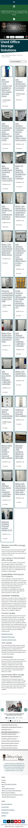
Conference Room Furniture (9, 738)
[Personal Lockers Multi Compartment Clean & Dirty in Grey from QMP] (7, 282)
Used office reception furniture (9, 736)
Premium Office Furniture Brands (10, 741)
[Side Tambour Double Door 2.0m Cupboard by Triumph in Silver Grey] (7, 198)
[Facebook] (23, 821)
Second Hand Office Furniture (9, 725)
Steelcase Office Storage (8, 637)
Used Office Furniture (10, 55)
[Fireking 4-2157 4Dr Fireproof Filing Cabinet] (20, 401)
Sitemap (3, 815)
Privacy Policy (5, 807)
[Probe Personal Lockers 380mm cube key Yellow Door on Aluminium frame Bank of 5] (20, 282)
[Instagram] (12, 821)
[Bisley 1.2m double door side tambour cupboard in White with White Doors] (20, 198)
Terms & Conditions (6, 804)
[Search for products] (5, 37)
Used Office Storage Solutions (9, 732)
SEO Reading (4, 813)
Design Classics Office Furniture (10, 743)
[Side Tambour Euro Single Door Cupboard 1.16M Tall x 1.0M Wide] (7, 363)
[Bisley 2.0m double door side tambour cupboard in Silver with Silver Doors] (20, 475)
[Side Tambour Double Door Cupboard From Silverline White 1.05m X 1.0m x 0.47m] (7, 115)
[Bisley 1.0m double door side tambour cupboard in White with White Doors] (7, 236)
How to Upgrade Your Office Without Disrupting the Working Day (14, 714)
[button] (14, 2)
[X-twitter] (8, 821)
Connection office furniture (8, 640)
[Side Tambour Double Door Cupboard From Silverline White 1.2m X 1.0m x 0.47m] (7, 157)
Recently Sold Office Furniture (9, 748)
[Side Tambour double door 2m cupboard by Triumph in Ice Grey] (20, 71)
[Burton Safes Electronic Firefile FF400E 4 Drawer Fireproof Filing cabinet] (7, 437)
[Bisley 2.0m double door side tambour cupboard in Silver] (7, 325)
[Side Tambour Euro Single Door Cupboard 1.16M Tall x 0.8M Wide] (7, 475)
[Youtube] (19, 821)
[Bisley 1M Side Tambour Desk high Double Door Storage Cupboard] (20, 157)
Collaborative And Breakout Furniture (11, 727)
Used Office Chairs (6, 729)
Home (2, 55)
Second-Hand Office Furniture (9, 745)
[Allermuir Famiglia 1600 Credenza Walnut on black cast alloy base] (20, 437)
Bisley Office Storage (7, 634)
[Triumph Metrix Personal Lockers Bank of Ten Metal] (7, 401)
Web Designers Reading (7, 810)
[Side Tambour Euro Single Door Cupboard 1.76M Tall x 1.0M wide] (20, 325)
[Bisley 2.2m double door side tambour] (20, 363)
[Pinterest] (16, 821)
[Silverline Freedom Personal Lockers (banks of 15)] (7, 513)
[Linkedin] (5, 821)
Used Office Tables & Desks (8, 734)
